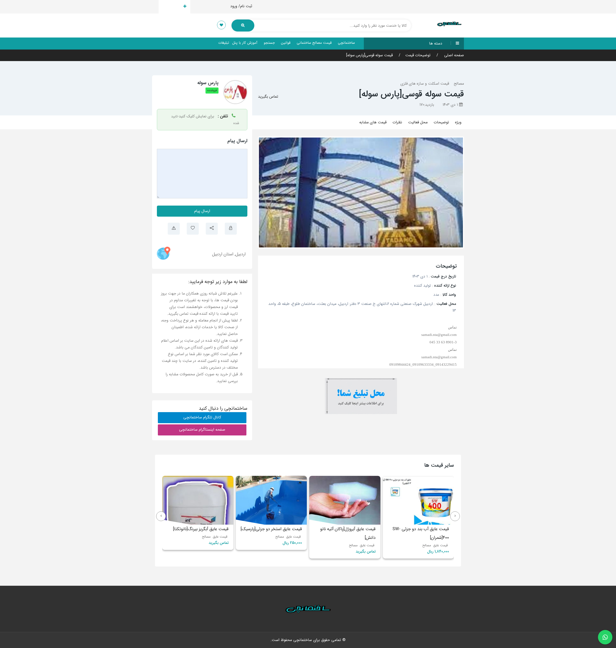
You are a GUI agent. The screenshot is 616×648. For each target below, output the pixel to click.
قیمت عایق (440, 545)
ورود (233, 6)
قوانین (285, 43)
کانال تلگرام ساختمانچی (202, 417)
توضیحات (441, 122)
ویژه (458, 122)
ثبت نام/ (245, 6)
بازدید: (426, 105)
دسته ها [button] (435, 43)
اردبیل (240, 254)
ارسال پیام (202, 211)
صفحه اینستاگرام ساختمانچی (202, 430)
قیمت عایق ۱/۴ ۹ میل (210, 529)
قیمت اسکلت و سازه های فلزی (424, 84)
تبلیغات (223, 43)
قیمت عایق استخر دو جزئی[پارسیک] (345, 529)
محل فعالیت (418, 122)
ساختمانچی (346, 43)
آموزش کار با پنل (244, 43)
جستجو (269, 43)
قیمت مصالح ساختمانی (314, 43)
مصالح (459, 84)
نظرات (397, 122)
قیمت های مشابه (372, 122)
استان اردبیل (222, 254)
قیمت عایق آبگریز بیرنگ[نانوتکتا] (274, 529)
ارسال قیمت (171, 7)
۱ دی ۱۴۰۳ (451, 105)
